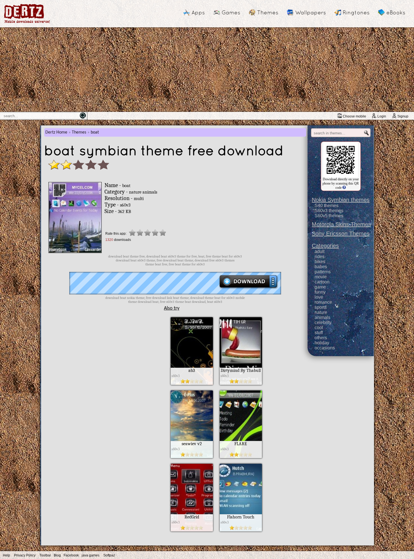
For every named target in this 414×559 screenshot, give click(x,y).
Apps (198, 12)
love (319, 297)
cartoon (322, 282)
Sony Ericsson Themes (341, 233)
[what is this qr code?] (344, 188)
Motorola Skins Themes (341, 224)
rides (319, 256)
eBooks (395, 12)
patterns (323, 271)
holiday (322, 342)
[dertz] (27, 23)
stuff (319, 332)
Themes (267, 12)
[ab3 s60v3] (192, 383)
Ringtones (356, 12)
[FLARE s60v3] (241, 456)
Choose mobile (354, 116)
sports (321, 307)
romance (323, 302)
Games (231, 12)
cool (319, 327)
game (320, 287)
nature (321, 312)
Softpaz (109, 555)
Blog (57, 555)
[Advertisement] (207, 69)
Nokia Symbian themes (341, 200)
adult (319, 251)
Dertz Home (56, 132)
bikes (320, 261)
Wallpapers (310, 12)
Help (6, 555)
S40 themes (327, 205)
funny (320, 292)
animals (322, 317)
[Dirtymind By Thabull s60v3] (241, 383)
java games (90, 555)
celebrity (323, 322)
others (321, 337)
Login (381, 116)
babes (321, 266)
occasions (325, 347)
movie (321, 276)
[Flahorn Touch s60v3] (241, 530)
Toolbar (45, 555)
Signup (402, 116)
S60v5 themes (329, 215)
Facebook (71, 555)
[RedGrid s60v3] (192, 530)
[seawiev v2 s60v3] (192, 456)
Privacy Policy (24, 555)
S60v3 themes (329, 210)
